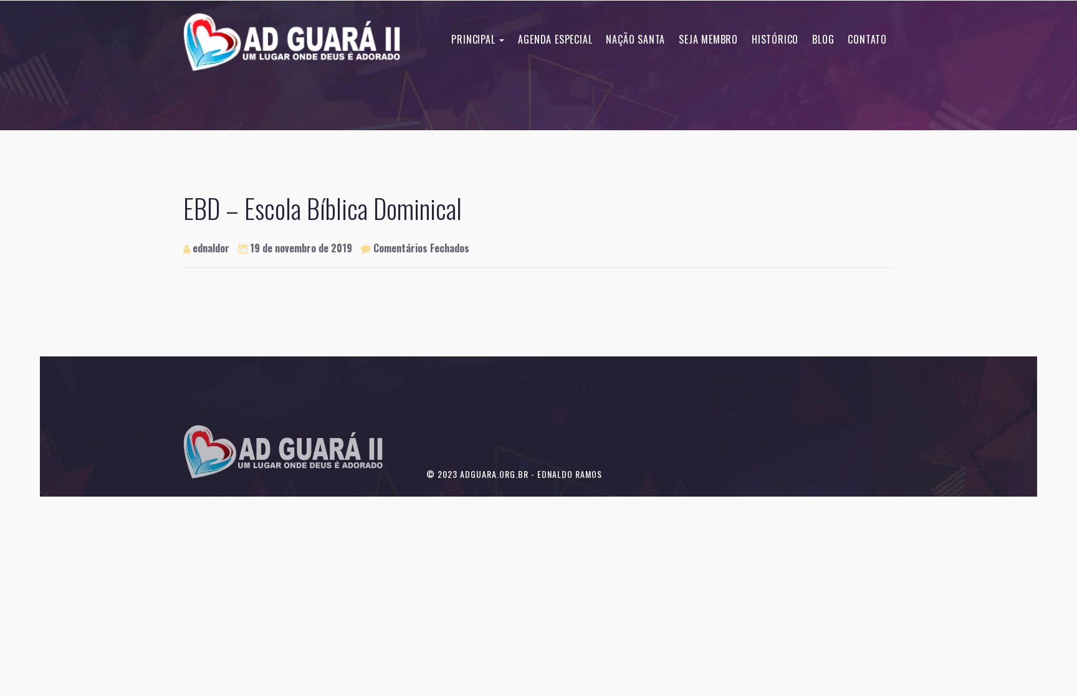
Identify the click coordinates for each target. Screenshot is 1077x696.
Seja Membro (708, 39)
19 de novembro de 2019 (301, 248)
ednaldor (209, 248)
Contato (867, 39)
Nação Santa (635, 39)
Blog (823, 39)
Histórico (775, 39)
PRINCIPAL (474, 39)
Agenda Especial (555, 39)
